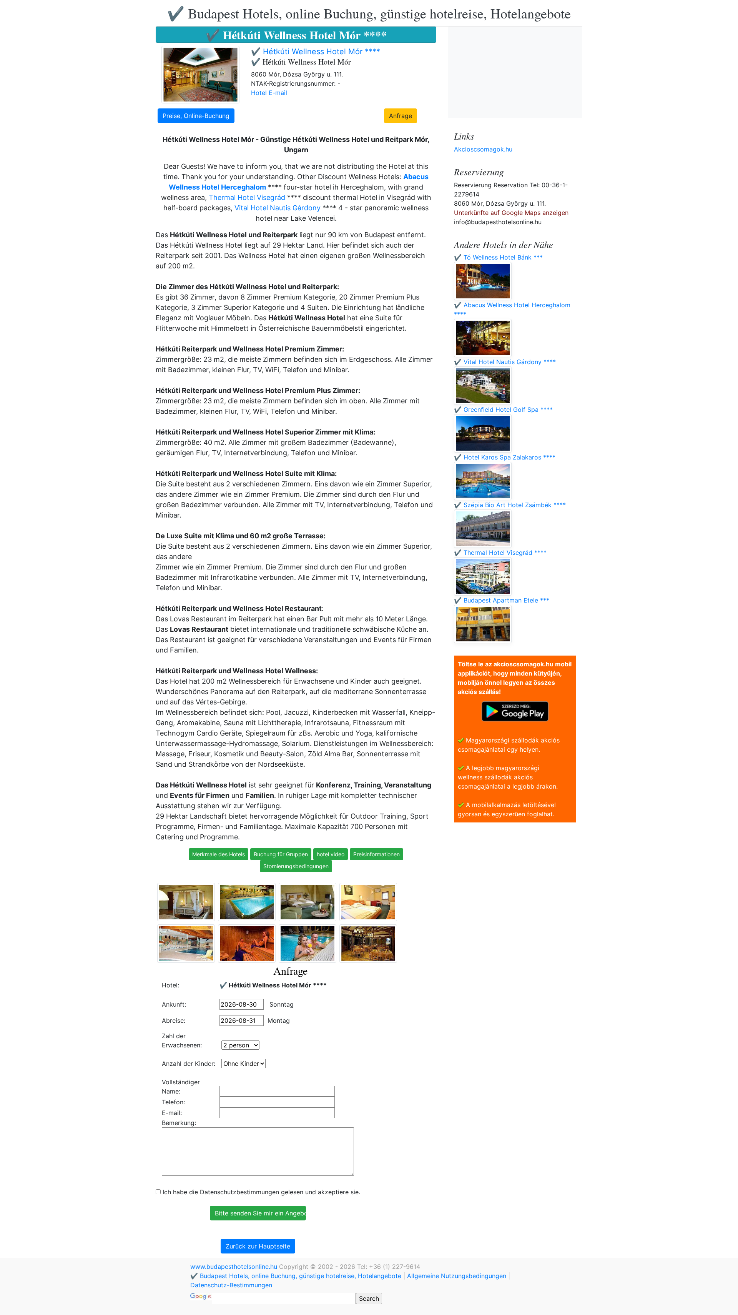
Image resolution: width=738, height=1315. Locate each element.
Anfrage (400, 116)
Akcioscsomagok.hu (483, 149)
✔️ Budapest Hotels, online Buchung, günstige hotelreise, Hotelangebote (369, 13)
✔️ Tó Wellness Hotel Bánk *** (498, 257)
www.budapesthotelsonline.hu (234, 1266)
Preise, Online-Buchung (196, 116)
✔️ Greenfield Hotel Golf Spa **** (503, 409)
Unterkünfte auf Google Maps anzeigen (511, 212)
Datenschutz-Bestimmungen (231, 1285)
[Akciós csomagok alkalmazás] (515, 710)
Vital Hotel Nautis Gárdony (277, 208)
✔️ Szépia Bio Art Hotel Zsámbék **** (510, 505)
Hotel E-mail (269, 93)
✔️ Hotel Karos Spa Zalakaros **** (504, 457)
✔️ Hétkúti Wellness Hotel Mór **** (315, 51)
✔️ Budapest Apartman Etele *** (501, 600)
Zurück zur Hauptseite (258, 1246)
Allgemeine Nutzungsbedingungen (456, 1276)
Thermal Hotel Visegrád (247, 197)
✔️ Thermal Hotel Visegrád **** (500, 552)
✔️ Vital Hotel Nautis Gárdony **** (505, 362)
